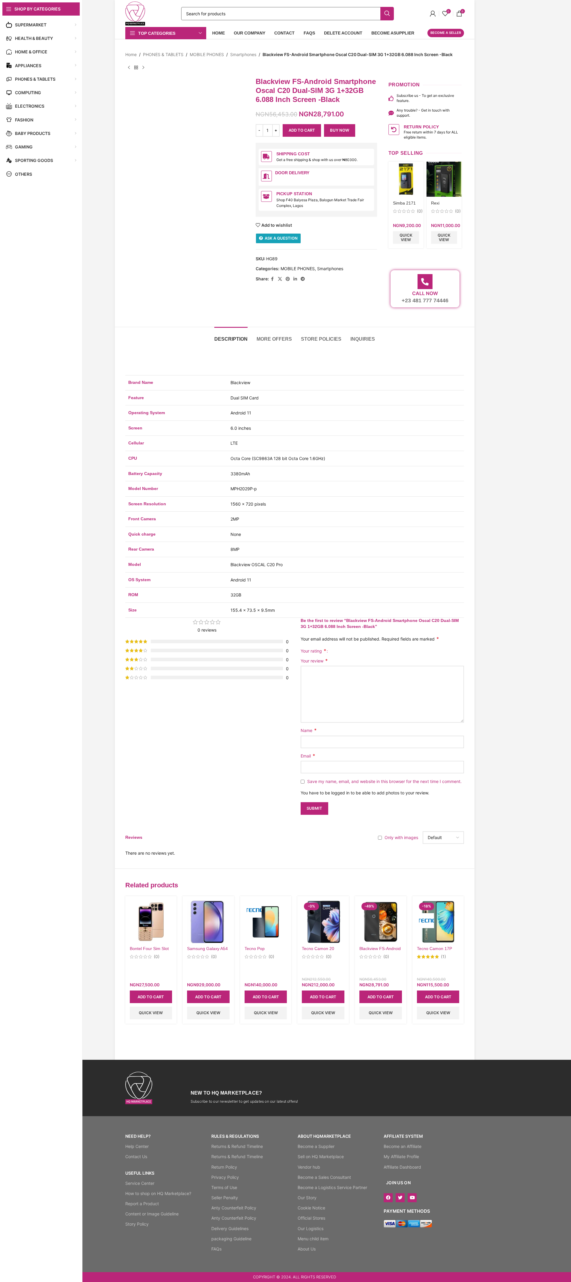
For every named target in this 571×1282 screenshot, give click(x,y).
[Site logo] (135, 13)
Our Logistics (310, 1228)
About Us (307, 1248)
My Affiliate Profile (401, 1156)
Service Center (139, 1183)
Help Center (137, 1146)
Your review (314, 661)
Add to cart (302, 130)
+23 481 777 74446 (425, 300)
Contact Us (136, 1156)
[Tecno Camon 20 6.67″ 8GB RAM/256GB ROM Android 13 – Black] (323, 922)
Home (131, 54)
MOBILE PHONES (207, 54)
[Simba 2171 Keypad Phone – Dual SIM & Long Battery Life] (406, 179)
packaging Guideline (231, 1238)
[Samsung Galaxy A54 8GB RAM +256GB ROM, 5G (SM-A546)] (208, 922)
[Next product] (143, 67)
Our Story (307, 1197)
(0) (420, 211)
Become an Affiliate (402, 1146)
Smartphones (243, 54)
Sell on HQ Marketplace (321, 1156)
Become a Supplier (316, 1146)
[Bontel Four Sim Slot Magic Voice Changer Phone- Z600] (151, 922)
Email (308, 756)
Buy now (339, 130)
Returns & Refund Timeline (237, 1146)
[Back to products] (136, 67)
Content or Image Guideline (152, 1213)
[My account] (433, 13)
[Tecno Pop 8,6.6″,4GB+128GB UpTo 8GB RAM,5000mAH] (266, 922)
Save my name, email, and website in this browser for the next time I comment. (384, 781)
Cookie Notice (311, 1207)
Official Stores (311, 1218)
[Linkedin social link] (295, 279)
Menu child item (313, 1238)
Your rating (313, 650)
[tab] (231, 336)
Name (309, 730)
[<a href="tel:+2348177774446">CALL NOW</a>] (425, 281)
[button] (151, 997)
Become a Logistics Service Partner (332, 1187)
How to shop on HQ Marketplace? (158, 1193)
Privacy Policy (225, 1177)
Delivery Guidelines (229, 1228)
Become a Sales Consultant (324, 1177)
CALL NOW (425, 293)
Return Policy (224, 1167)
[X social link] (280, 279)
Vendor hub (309, 1167)
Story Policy (137, 1224)
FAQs (216, 1248)
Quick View (406, 237)
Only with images (401, 837)
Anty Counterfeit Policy (233, 1207)
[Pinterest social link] (288, 279)
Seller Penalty (224, 1197)
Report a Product (142, 1203)
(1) (443, 957)
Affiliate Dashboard (402, 1167)
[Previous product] (128, 67)
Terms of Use (224, 1187)
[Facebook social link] (272, 279)
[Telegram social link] (303, 279)
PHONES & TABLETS (163, 54)
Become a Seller (445, 33)
